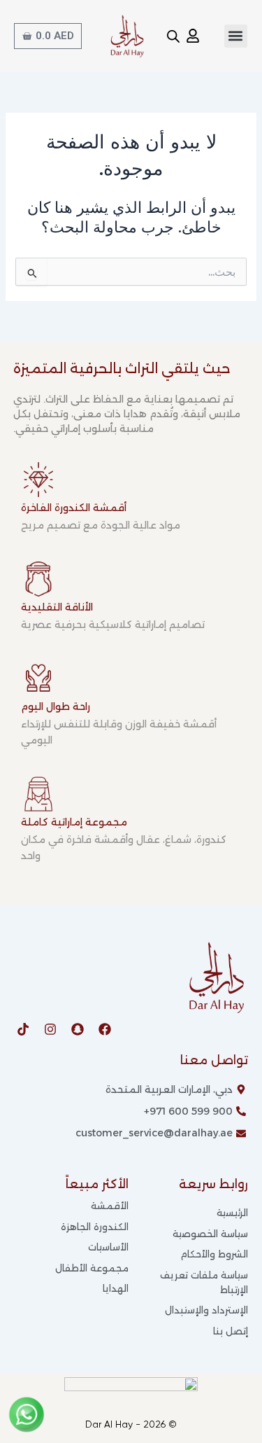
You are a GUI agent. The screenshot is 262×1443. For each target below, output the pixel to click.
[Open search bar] (173, 36)
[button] (235, 36)
